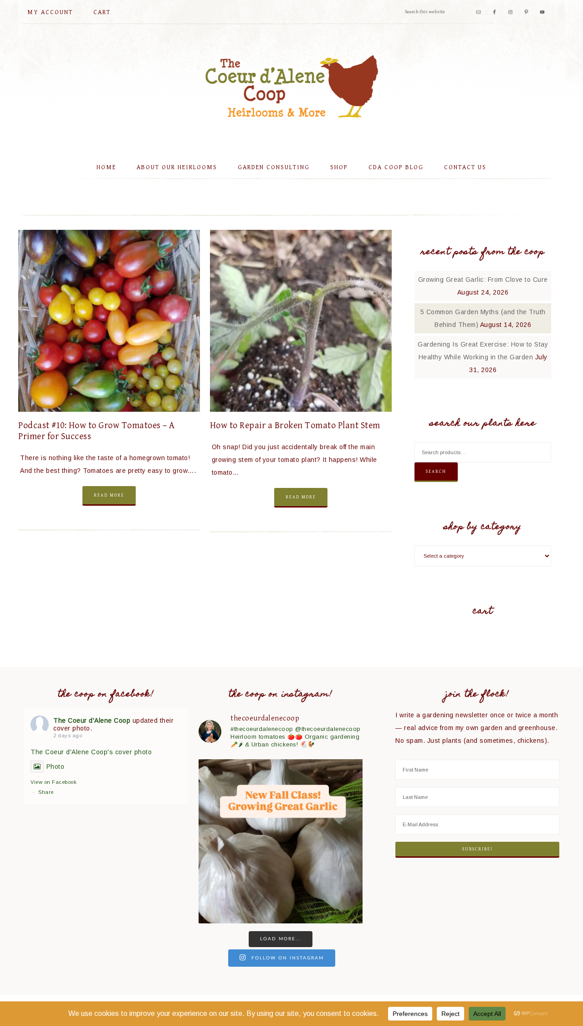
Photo (55, 766)
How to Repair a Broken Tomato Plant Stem (295, 425)
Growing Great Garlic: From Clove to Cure (483, 279)
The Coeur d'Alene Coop (291, 86)
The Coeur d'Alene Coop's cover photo (91, 752)
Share (46, 792)
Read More (109, 495)
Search (436, 471)
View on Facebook (54, 782)
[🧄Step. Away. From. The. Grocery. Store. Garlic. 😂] (281, 841)
